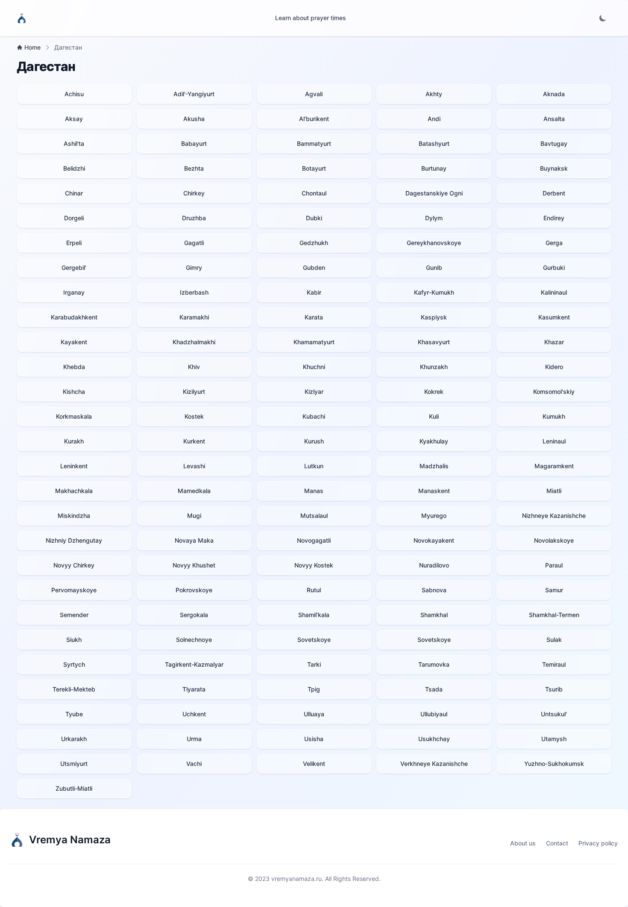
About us (523, 843)
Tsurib (554, 689)
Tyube (74, 714)
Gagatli (194, 242)
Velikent (314, 763)
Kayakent (74, 342)
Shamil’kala (313, 614)
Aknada (554, 93)
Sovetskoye (314, 639)
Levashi (194, 466)
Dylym (434, 218)
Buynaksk (554, 168)
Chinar (74, 193)
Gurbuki (554, 267)
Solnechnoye (194, 639)
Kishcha (74, 391)
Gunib (434, 267)
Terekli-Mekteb (74, 689)
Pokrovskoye (194, 590)
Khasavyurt (434, 342)
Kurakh (74, 441)
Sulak (554, 639)
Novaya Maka (194, 540)
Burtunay (433, 168)
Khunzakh (434, 366)
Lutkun (313, 466)
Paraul (554, 565)
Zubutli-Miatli (74, 788)
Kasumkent (554, 317)
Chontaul (314, 193)
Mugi (194, 515)
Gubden (314, 267)
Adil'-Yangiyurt (193, 93)
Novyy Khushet (194, 565)
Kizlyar (314, 391)
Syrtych (74, 664)
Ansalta (554, 118)
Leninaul (554, 441)
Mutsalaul (314, 515)
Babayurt (194, 143)
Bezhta (194, 168)
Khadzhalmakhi (194, 342)
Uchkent (194, 714)
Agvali (314, 93)
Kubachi (313, 416)
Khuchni (314, 366)
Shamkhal (434, 614)
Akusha (194, 118)
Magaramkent (554, 466)
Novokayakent (434, 540)
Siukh (74, 639)
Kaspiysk (434, 317)
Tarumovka (433, 664)
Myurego (433, 515)
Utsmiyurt (74, 763)
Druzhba (194, 218)
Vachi (194, 763)
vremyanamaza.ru (296, 878)
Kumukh (554, 416)
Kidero (554, 366)
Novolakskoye (554, 540)
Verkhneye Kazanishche (434, 763)
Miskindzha (74, 515)
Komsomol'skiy (554, 391)
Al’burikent (314, 118)
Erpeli (74, 242)
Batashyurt (434, 143)
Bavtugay (553, 143)
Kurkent (194, 441)
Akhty (434, 93)
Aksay (74, 118)
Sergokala (194, 614)
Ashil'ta (74, 143)
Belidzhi (74, 168)
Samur (554, 590)
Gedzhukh (313, 242)
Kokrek (433, 391)
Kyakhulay (434, 441)
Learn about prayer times (310, 17)
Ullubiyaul (433, 714)
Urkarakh (74, 738)
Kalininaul (554, 292)
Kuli (434, 416)
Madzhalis (434, 466)
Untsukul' (554, 714)
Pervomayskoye (74, 590)
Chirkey (194, 193)
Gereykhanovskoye (434, 242)
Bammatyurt (314, 143)
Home (32, 47)
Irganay (74, 292)
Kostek (194, 416)
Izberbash (194, 292)
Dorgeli (74, 218)
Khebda (74, 366)
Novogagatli (314, 540)
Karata (314, 317)
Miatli (553, 490)
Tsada (434, 689)
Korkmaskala (74, 416)
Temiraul (554, 664)
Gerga (554, 242)
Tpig (314, 689)
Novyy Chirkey (73, 565)
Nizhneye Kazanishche (554, 515)
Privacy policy (598, 843)
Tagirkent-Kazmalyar (194, 664)
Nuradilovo (434, 565)
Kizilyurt (194, 391)
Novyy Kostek (313, 565)
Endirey (553, 218)
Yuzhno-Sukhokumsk (554, 763)
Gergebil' (74, 267)
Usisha (313, 738)
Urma (194, 738)
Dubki (314, 218)
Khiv (194, 366)
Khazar (554, 342)
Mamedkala (194, 490)
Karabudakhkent (74, 317)
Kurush (314, 441)
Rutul (314, 590)
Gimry (194, 267)
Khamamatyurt (314, 342)
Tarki (314, 664)
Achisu (74, 93)
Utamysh (553, 738)
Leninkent (74, 466)
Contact (557, 843)
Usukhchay (434, 738)
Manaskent (434, 490)
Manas (313, 490)
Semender (74, 614)
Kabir (314, 292)
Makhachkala (74, 490)
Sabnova (434, 590)
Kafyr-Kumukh (434, 292)
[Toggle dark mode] (602, 18)
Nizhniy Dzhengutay (74, 540)
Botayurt (314, 168)
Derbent (554, 193)
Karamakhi (194, 317)
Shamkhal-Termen (554, 614)
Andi (434, 118)
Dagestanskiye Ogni (434, 193)
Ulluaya (314, 714)
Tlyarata (193, 689)
